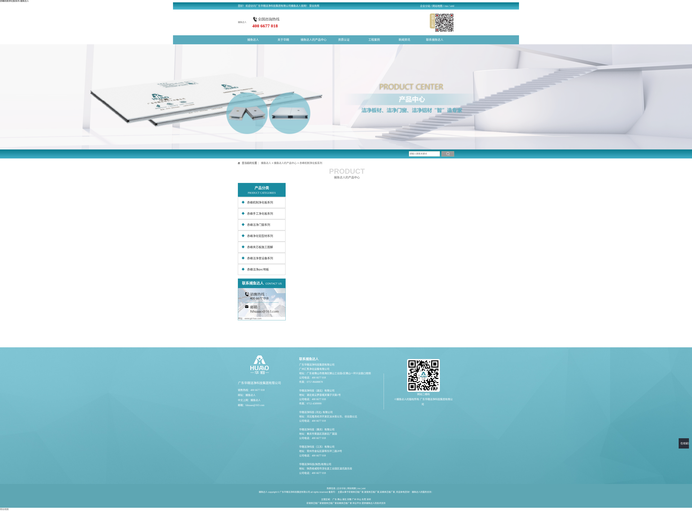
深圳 (369, 499)
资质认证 (344, 39)
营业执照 (314, 6)
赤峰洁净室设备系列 (260, 258)
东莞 (364, 499)
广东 (334, 499)
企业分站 (425, 6)
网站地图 (437, 6)
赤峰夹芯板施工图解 (260, 247)
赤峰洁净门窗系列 (258, 224)
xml (452, 6)
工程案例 (374, 39)
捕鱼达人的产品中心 (314, 39)
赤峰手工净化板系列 (260, 213)
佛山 (339, 499)
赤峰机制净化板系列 (311, 163)
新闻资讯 (404, 39)
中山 (359, 499)
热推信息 (331, 488)
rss (446, 6)
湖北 (344, 499)
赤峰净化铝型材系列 (260, 235)
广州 (354, 499)
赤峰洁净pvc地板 (258, 269)
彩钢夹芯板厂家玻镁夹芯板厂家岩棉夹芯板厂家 (329, 503)
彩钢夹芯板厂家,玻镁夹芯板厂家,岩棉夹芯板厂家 (372, 492)
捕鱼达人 (242, 22)
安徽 (349, 499)
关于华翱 (283, 39)
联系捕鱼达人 (434, 39)
